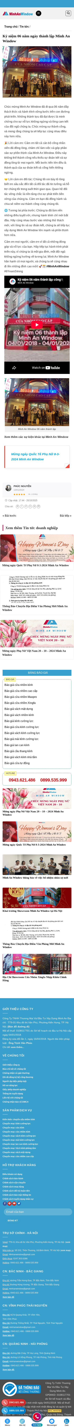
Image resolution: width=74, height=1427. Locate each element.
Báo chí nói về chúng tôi (14, 1069)
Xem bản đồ (8, 1297)
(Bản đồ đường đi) (18, 1026)
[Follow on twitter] (19, 1203)
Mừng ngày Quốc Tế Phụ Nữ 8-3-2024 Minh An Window (35, 565)
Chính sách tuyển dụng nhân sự (18, 1199)
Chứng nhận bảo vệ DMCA (16, 1102)
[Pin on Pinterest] (34, 506)
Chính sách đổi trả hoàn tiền (16, 1191)
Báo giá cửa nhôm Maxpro (20, 696)
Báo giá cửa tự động (17, 763)
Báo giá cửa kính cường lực (21, 727)
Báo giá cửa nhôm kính (18, 684)
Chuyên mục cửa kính (13, 1128)
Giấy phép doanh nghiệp (14, 1089)
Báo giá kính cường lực (18, 721)
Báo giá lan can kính (16, 745)
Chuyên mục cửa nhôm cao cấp (18, 1156)
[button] (38, 13)
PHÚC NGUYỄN (22, 486)
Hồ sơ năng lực (10, 1085)
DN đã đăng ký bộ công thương (18, 1077)
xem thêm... (17, 1047)
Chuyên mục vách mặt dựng (16, 1152)
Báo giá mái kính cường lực (21, 739)
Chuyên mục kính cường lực (17, 1123)
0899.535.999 (53, 780)
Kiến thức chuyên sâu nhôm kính (19, 1119)
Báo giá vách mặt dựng (18, 708)
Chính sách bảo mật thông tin (17, 1195)
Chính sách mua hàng (13, 1187)
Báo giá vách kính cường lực (22, 733)
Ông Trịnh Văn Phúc (20, 1043)
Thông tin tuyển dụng (13, 1093)
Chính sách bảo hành (13, 1178)
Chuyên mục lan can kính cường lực (20, 1144)
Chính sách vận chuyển (14, 1182)
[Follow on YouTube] (14, 1203)
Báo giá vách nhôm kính (19, 715)
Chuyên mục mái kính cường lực (19, 1140)
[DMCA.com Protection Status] (54, 1410)
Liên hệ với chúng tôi (13, 1098)
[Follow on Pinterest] (9, 1203)
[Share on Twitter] (26, 506)
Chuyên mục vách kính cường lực (19, 1136)
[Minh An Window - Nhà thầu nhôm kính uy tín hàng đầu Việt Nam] (18, 13)
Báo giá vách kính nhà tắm (20, 757)
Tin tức (24, 26)
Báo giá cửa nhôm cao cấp (20, 690)
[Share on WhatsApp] (17, 506)
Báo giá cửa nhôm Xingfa (20, 702)
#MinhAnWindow (57, 266)
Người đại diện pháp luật (15, 1081)
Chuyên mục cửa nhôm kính (16, 1132)
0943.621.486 (22, 780)
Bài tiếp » (65, 515)
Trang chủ (11, 26)
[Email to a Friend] (30, 506)
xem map (65, 1250)
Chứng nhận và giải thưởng (16, 1073)
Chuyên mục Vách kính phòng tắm (19, 1148)
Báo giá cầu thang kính (18, 751)
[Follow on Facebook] (5, 1203)
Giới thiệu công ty (11, 1065)
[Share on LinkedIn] (38, 506)
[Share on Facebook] (21, 506)
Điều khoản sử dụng (12, 1174)
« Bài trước (9, 515)
